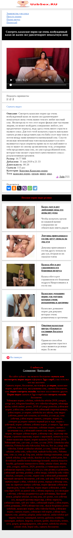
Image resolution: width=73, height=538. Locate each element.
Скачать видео (14, 106)
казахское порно (21, 173)
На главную (16, 357)
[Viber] (24, 188)
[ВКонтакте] (9, 188)
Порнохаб (12, 22)
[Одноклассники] (14, 188)
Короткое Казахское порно (33, 170)
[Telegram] (35, 188)
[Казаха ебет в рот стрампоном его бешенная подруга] (21, 274)
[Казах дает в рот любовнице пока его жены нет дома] (21, 217)
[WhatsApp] (30, 188)
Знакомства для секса (18, 13)
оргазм (35, 173)
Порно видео (13, 19)
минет (43, 173)
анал (49, 173)
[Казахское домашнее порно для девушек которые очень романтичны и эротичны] (21, 305)
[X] (19, 188)
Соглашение (29, 370)
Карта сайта (43, 370)
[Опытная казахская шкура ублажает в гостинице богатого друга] (21, 337)
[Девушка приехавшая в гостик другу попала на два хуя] (21, 245)
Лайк (62, 176)
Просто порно (14, 16)
